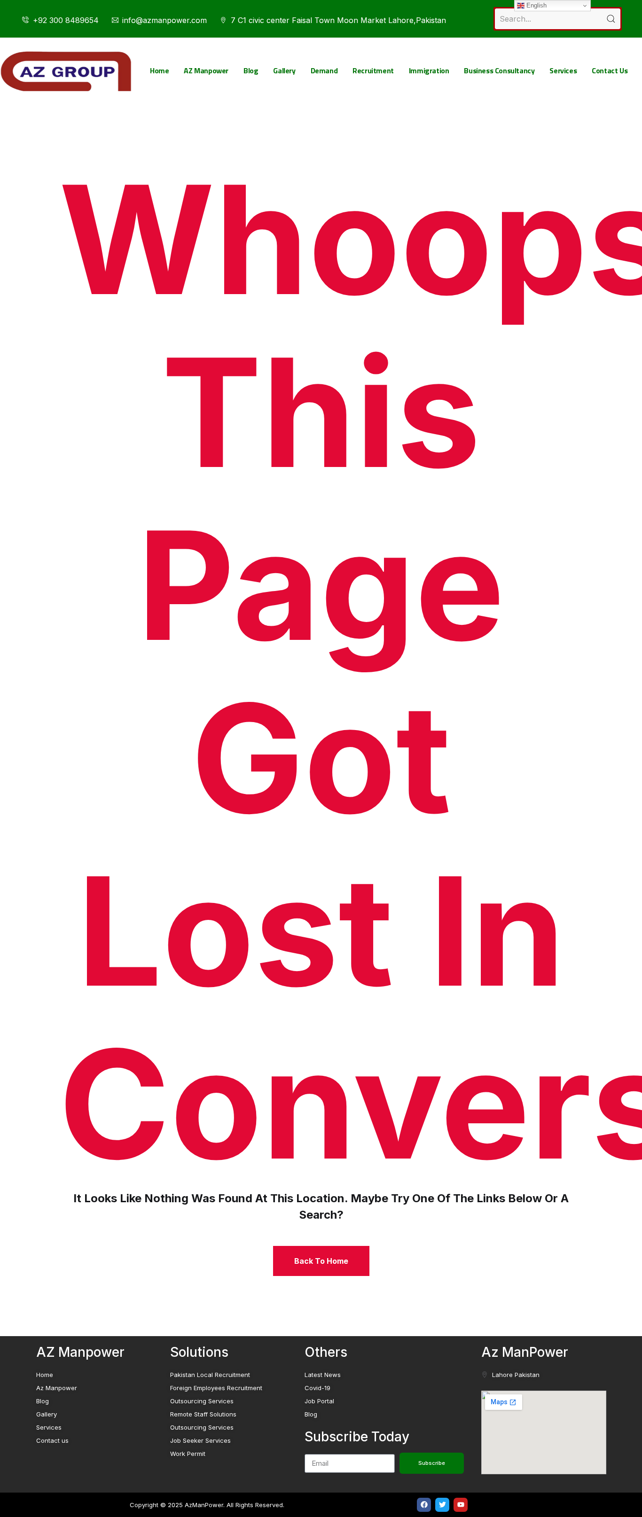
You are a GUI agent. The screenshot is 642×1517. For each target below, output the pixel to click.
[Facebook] (424, 1505)
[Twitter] (442, 1505)
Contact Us (609, 70)
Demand (324, 70)
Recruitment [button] (373, 70)
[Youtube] (461, 1505)
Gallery (284, 70)
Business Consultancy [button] (499, 70)
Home (159, 70)
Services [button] (563, 70)
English (536, 5)
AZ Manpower (206, 70)
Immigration (429, 70)
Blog (250, 70)
